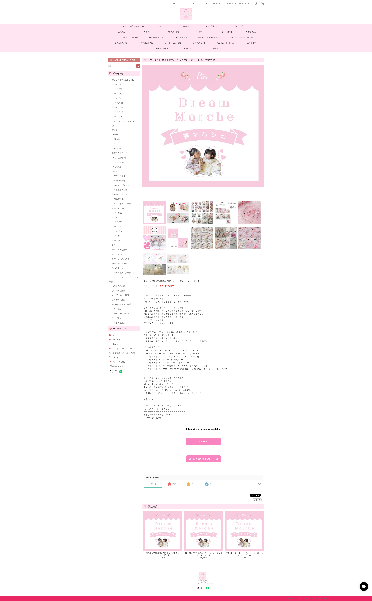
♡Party (199, 32)
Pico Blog (193, 3)
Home (172, 3)
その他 (117, 240)
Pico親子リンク (182, 37)
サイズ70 (118, 89)
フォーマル (119, 162)
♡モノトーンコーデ (122, 203)
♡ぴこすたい (251, 32)
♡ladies (117, 148)
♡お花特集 (119, 199)
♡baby (117, 139)
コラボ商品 (251, 43)
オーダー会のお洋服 (173, 43)
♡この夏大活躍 (120, 190)
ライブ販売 (186, 48)
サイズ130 (118, 116)
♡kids (117, 144)
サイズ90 (118, 98)
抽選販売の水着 (121, 43)
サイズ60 (118, 84)
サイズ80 (118, 93)
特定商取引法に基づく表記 (124, 353)
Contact (205, 3)
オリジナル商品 (212, 48)
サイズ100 (118, 103)
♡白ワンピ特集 (120, 194)
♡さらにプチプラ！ (122, 185)
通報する (257, 500)
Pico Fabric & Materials (160, 48)
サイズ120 (118, 112)
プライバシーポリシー (122, 348)
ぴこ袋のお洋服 (147, 43)
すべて (154, 484)
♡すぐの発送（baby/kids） (134, 26)
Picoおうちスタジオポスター (209, 37)
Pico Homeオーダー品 (225, 43)
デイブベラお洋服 (225, 32)
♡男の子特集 (119, 180)
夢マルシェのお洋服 (130, 37)
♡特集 (147, 32)
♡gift (160, 26)
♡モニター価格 (173, 32)
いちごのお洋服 (199, 43)
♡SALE (186, 26)
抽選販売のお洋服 (156, 37)
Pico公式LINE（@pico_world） (239, 3)
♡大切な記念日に (238, 26)
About (182, 3)
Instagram (217, 3)
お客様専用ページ (212, 26)
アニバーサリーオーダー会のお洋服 (239, 37)
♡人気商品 (120, 32)
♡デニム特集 (119, 176)
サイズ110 (118, 107)
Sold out (203, 441)
